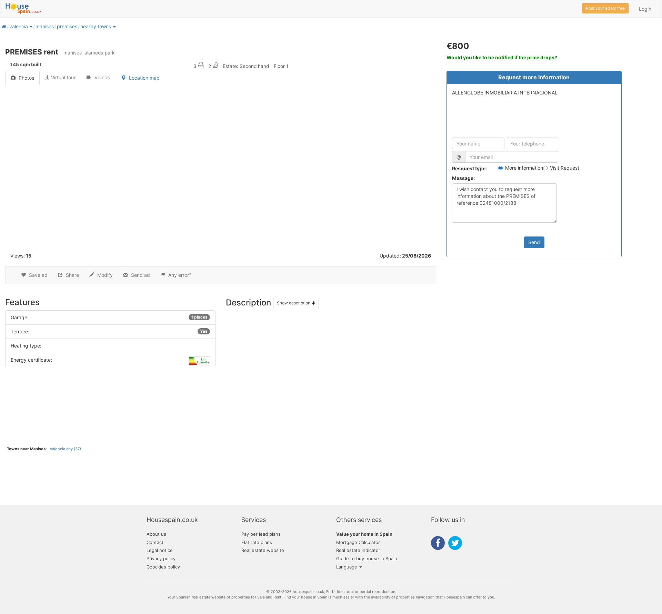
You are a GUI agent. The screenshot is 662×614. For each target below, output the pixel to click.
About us (156, 534)
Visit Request (564, 168)
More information (524, 168)
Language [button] (347, 567)
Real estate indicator (358, 550)
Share (71, 275)
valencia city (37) (65, 448)
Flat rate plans (256, 542)
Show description (294, 302)
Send (534, 242)
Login (645, 9)
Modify (104, 275)
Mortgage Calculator (358, 542)
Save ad (38, 275)
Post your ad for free (605, 8)
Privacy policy (161, 558)
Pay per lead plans (261, 534)
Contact (155, 542)
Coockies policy (163, 567)
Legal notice (160, 550)
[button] (30, 26)
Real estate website (262, 550)
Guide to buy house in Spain (366, 558)
